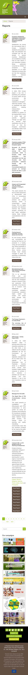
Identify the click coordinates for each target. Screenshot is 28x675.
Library (5, 21)
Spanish (20, 481)
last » (12, 521)
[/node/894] (14, 618)
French (14, 483)
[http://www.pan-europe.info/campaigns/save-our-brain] (14, 549)
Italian (17, 483)
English (14, 479)
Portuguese (15, 485)
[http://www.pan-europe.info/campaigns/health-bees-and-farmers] (14, 541)
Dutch (21, 483)
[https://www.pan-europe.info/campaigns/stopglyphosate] (14, 580)
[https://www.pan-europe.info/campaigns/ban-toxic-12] (14, 591)
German (19, 479)
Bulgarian (14, 481)
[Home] (6, 8)
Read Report (16, 80)
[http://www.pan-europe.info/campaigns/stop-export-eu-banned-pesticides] (14, 566)
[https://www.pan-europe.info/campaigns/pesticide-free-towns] (14, 604)
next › (7, 521)
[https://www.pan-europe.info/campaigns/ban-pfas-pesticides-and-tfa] (14, 573)
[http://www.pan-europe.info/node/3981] (14, 558)
